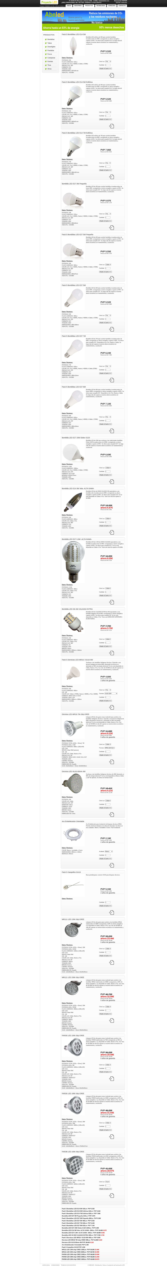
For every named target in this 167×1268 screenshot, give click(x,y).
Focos (49, 54)
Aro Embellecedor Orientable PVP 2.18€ (75, 1245)
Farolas (50, 61)
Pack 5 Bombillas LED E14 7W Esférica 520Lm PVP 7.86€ (81, 1213)
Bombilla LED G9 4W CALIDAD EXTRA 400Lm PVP (83, 1235)
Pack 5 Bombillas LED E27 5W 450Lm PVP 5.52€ (78, 1221)
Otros (49, 69)
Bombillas (51, 39)
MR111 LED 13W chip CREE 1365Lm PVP (80, 1249)
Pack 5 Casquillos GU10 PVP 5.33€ (73, 1247)
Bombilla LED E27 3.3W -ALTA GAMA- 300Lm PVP (83, 1233)
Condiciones (55, 1265)
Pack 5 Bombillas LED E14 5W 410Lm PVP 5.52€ (78, 1208)
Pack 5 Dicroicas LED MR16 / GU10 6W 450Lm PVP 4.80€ (81, 1237)
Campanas (51, 58)
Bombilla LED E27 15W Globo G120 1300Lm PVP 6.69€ (80, 1228)
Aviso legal (46, 1265)
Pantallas (50, 50)
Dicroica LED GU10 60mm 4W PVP (78, 1242)
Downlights (51, 47)
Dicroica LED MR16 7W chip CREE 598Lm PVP (82, 1240)
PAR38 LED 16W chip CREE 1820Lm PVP (80, 1259)
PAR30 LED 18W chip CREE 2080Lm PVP (80, 1257)
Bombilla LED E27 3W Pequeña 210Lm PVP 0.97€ (78, 1216)
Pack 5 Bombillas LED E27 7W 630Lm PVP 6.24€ (78, 1223)
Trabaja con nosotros (68, 1265)
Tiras (49, 65)
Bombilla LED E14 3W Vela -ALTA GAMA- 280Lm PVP (84, 1230)
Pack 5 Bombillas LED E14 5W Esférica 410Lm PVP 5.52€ (81, 1211)
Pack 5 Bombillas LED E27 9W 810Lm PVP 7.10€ (78, 1225)
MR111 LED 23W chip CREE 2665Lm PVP (80, 1252)
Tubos (49, 43)
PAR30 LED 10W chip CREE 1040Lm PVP (80, 1254)
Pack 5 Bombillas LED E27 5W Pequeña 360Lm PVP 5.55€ (81, 1218)
